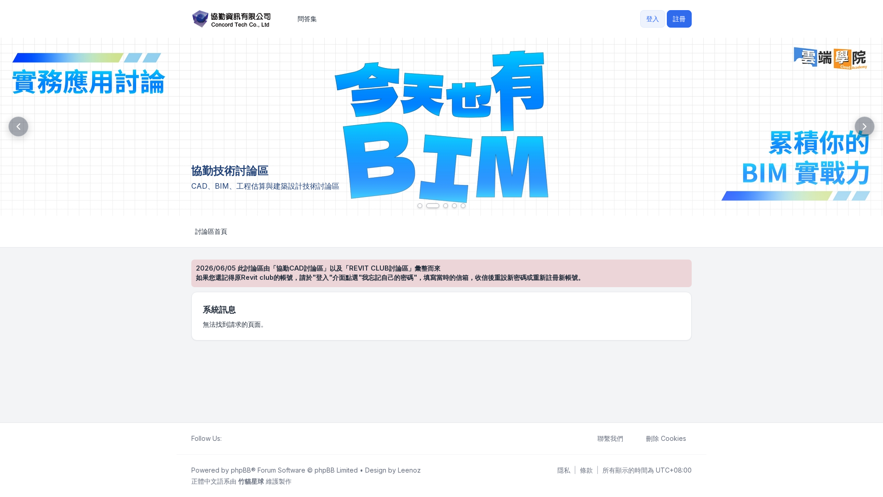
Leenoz (409, 470)
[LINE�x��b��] (234, 438)
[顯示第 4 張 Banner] (454, 205)
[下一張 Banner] (864, 126)
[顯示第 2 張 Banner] (432, 205)
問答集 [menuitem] (307, 19)
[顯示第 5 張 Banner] (463, 205)
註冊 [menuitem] (679, 19)
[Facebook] (227, 438)
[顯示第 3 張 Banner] (445, 205)
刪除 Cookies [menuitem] (666, 438)
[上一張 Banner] (18, 126)
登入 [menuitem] (652, 19)
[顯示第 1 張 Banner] (420, 205)
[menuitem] (563, 470)
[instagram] (249, 438)
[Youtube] (242, 438)
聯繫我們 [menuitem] (610, 438)
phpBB (241, 470)
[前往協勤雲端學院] (441, 127)
